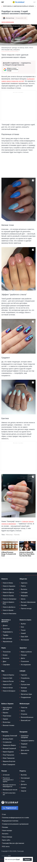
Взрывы (5, 712)
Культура (24, 687)
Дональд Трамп (8, 739)
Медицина (24, 595)
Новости (4, 579)
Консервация (25, 778)
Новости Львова (8, 595)
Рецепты (23, 771)
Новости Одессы (8, 592)
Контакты (5, 833)
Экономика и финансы (6, 620)
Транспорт (6, 628)
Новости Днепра (8, 589)
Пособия (24, 605)
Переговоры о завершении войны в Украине (18, 6)
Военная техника (8, 725)
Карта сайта (6, 840)
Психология (25, 661)
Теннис (23, 630)
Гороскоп (24, 675)
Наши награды (7, 830)
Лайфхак (24, 691)
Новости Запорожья (9, 599)
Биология (6, 658)
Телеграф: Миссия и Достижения (13, 843)
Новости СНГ (7, 684)
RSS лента (5, 846)
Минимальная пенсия (10, 789)
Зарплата (24, 583)
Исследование (26, 664)
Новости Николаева (9, 613)
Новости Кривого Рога (8, 603)
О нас (4, 814)
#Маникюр (9, 534)
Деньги (5, 625)
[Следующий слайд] (35, 6)
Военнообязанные (27, 717)
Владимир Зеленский (10, 735)
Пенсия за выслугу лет (9, 793)
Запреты (24, 747)
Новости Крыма (8, 610)
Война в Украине (7, 703)
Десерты (24, 784)
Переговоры (7, 716)
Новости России (8, 681)
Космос (5, 655)
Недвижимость (8, 632)
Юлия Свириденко (9, 764)
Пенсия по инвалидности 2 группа (8, 779)
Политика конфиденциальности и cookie (15, 817)
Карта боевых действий (7, 708)
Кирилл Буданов (8, 752)
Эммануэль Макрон (9, 745)
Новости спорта (25, 620)
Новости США (7, 678)
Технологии (7, 652)
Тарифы (5, 635)
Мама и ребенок (26, 652)
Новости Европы (8, 675)
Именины (24, 753)
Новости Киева (8, 583)
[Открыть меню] (2, 2)
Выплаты (24, 589)
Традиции (24, 744)
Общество (23, 579)
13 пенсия (6, 775)
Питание (24, 655)
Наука (3, 648)
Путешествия (25, 684)
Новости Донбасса (9, 607)
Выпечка (24, 775)
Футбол (23, 624)
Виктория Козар (10, 18)
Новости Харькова (9, 586)
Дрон (4, 661)
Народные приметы (27, 740)
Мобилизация (24, 703)
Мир (2, 671)
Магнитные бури (26, 694)
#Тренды (17, 534)
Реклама (5, 827)
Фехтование (25, 640)
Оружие (5, 719)
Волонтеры (6, 722)
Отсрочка (24, 714)
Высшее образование (28, 602)
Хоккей (23, 633)
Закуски (23, 791)
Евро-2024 (24, 636)
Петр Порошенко (8, 755)
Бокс (22, 627)
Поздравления (26, 697)
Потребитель (25, 678)
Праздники (23, 732)
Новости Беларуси (9, 691)
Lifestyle (22, 671)
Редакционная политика (10, 821)
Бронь (23, 711)
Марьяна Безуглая (9, 761)
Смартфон (6, 664)
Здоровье (23, 648)
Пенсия (4, 771)
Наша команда (7, 837)
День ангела (25, 750)
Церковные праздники (25, 736)
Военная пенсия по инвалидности (9, 785)
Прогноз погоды (26, 608)
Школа (23, 599)
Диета (23, 658)
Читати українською (7, 22)
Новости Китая (8, 687)
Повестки (24, 707)
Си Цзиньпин (7, 742)
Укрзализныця (7, 641)
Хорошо (27, 859)
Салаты (23, 787)
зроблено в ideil (6, 856)
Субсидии (24, 592)
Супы (23, 781)
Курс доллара (7, 638)
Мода (23, 681)
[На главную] (18, 2)
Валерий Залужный (9, 748)
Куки (17, 859)
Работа (23, 586)
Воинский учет (25, 720)
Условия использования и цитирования (15, 824)
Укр (34, 2)
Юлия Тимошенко (9, 758)
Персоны (4, 732)
